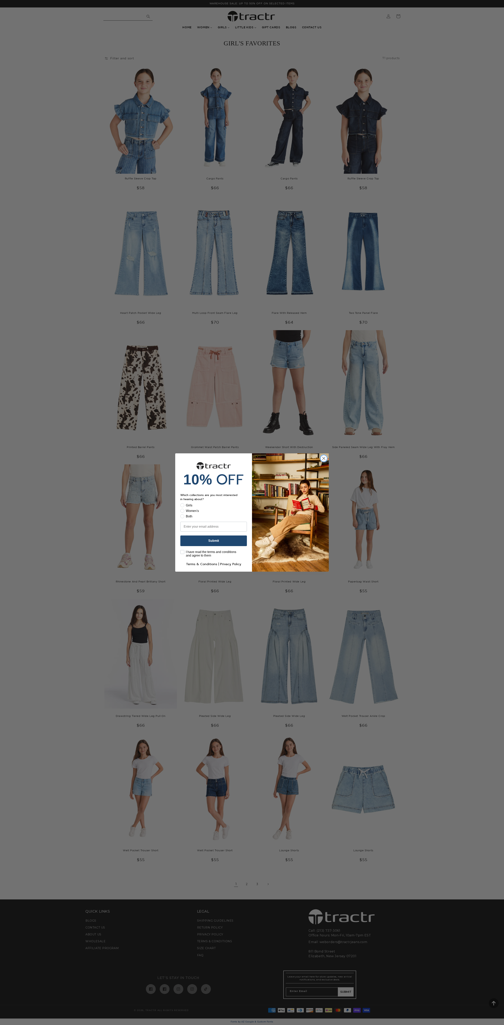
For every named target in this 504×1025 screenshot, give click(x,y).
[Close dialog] (323, 458)
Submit (213, 540)
